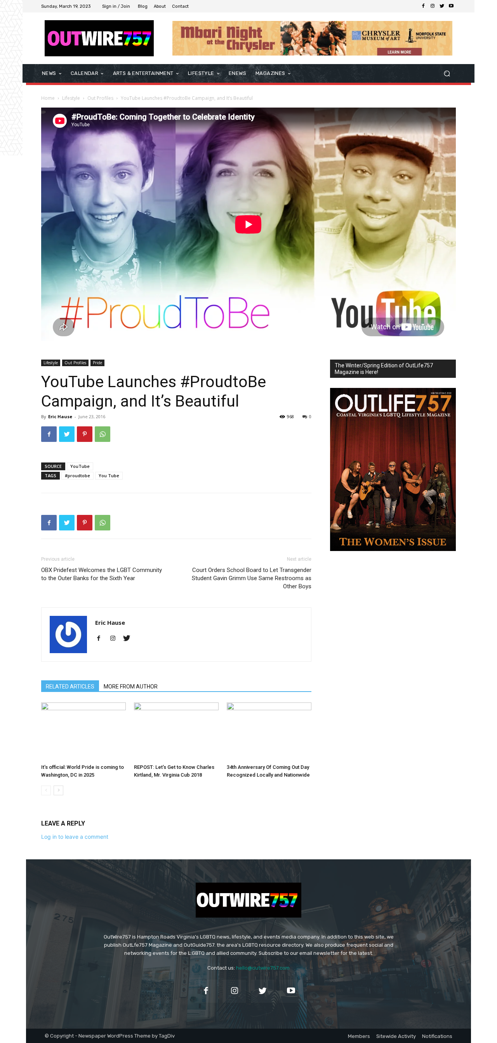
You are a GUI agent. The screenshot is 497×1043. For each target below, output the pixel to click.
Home (48, 98)
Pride (97, 362)
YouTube (80, 466)
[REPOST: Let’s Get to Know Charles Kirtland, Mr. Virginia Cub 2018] (176, 731)
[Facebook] (423, 6)
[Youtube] (451, 6)
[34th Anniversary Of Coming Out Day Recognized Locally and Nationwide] (269, 731)
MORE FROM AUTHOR (131, 686)
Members (359, 1036)
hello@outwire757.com (263, 968)
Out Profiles (100, 98)
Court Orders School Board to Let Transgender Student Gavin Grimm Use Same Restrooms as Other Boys (251, 578)
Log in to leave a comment (74, 836)
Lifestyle (71, 98)
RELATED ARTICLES (70, 686)
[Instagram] (432, 6)
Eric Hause (60, 416)
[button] (447, 73)
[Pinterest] (84, 434)
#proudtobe (77, 475)
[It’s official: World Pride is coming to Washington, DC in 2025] (83, 731)
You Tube (109, 475)
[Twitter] (442, 6)
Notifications (437, 1036)
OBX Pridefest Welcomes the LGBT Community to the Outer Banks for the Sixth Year (101, 574)
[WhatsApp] (102, 434)
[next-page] (58, 790)
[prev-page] (46, 790)
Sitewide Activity (396, 1036)
